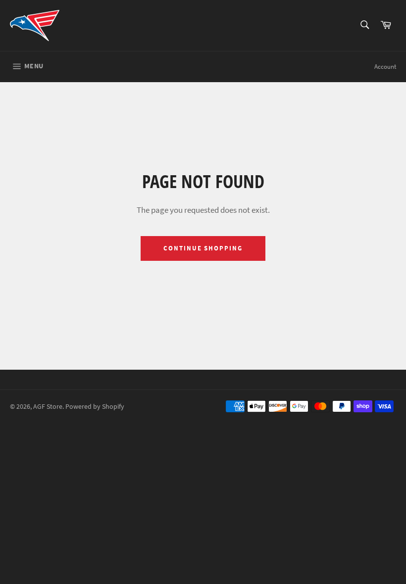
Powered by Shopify (94, 406)
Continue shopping (203, 248)
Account (385, 66)
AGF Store (47, 406)
